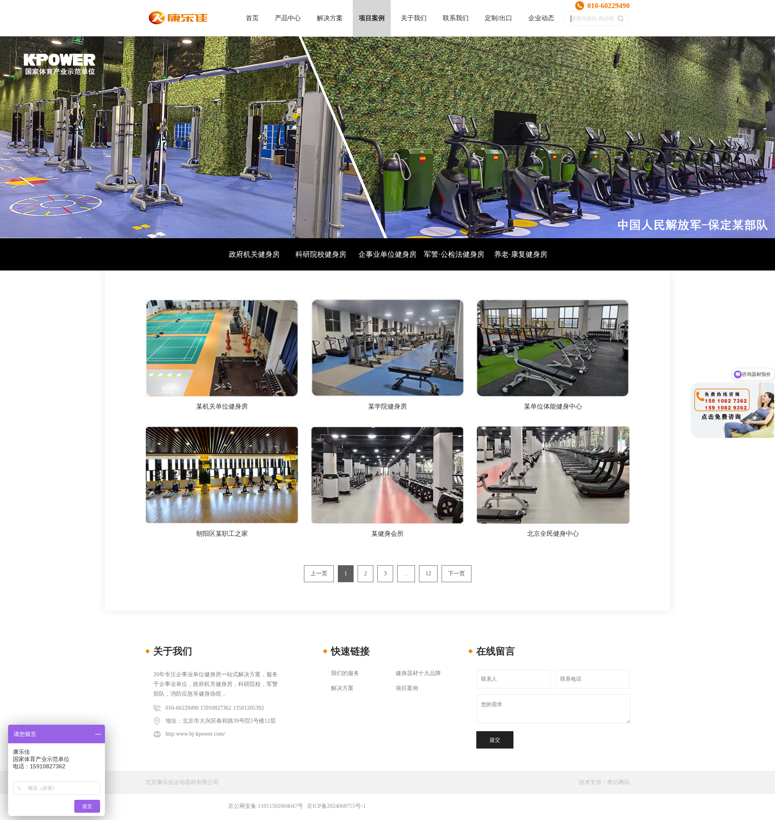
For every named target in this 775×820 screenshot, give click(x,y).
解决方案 (330, 18)
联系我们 (456, 18)
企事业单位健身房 (387, 254)
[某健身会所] (387, 475)
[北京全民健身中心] (553, 475)
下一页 (456, 573)
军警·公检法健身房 (454, 254)
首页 (252, 18)
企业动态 (541, 18)
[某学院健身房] (387, 348)
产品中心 (288, 18)
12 (428, 573)
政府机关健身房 (254, 254)
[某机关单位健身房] (222, 348)
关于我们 (414, 18)
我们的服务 (345, 673)
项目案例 (372, 18)
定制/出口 (498, 18)
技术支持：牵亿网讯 (604, 782)
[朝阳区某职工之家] (222, 475)
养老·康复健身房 (520, 254)
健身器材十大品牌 (418, 673)
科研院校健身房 (320, 254)
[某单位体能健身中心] (553, 348)
